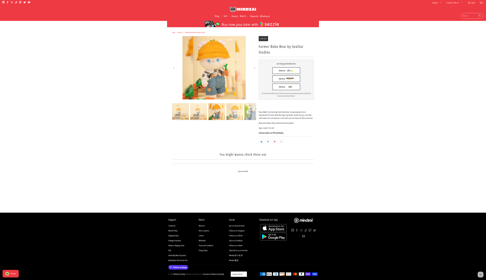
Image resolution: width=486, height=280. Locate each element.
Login (473, 2)
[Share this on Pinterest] (274, 141)
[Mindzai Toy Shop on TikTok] (16, 2)
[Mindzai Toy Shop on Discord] (3, 2)
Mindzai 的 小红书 (236, 255)
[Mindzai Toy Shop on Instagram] (11, 2)
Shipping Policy (173, 235)
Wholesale (202, 240)
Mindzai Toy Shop (179, 274)
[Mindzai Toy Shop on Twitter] (24, 2)
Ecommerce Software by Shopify (213, 274)
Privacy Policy (203, 250)
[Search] (479, 16)
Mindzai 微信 (233, 260)
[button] (218, 16)
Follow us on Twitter (236, 245)
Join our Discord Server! (237, 225)
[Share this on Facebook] (268, 141)
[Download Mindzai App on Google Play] (273, 240)
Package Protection (174, 240)
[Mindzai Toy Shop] (243, 9)
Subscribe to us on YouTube (238, 250)
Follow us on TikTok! (236, 235)
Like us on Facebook (235, 240)
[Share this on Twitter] (261, 141)
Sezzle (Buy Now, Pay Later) (177, 255)
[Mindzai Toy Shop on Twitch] (20, 2)
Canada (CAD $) (453, 2)
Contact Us (171, 225)
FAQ (169, 250)
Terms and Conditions (206, 245)
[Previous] (174, 67)
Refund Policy (172, 230)
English (435, 2)
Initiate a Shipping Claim (176, 245)
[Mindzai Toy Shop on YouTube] (28, 2)
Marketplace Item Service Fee (177, 260)
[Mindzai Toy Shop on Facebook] (7, 2)
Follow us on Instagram (237, 230)
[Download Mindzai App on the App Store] (273, 231)
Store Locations (204, 230)
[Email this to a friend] (281, 141)
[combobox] (472, 16)
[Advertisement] (243, 195)
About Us (202, 225)
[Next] (254, 67)
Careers (201, 235)
